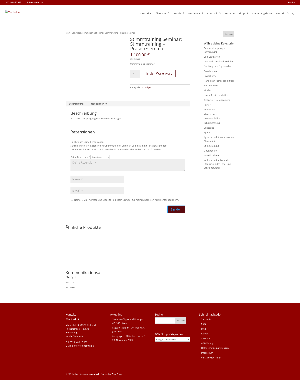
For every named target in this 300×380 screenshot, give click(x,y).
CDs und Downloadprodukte (218, 61)
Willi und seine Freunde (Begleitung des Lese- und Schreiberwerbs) (217, 164)
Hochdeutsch (211, 85)
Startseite (145, 13)
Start (68, 32)
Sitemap (205, 338)
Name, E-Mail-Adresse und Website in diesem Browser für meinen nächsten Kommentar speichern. (126, 199)
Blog (203, 328)
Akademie (194, 13)
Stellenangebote (262, 13)
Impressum (207, 352)
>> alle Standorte (74, 336)
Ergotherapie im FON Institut (127, 327)
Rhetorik (212, 13)
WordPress (117, 374)
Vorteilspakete (211, 155)
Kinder (207, 90)
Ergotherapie (211, 71)
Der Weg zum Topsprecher (218, 66)
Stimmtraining (211, 145)
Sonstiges (76, 32)
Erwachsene (210, 75)
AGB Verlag (207, 343)
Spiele (207, 132)
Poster (207, 104)
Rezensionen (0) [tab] (99, 103)
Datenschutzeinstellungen (215, 347)
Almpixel (94, 374)
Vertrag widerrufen (211, 357)
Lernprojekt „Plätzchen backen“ (128, 336)
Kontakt (281, 13)
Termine (230, 13)
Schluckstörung (212, 122)
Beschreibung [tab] (76, 103)
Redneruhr (209, 109)
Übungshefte (211, 150)
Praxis (177, 13)
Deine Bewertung (80, 157)
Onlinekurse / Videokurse (217, 99)
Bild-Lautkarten (212, 56)
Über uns (160, 13)
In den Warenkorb (159, 73)
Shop (242, 13)
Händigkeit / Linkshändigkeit (219, 80)
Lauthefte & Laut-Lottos (216, 95)
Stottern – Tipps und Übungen (128, 319)
